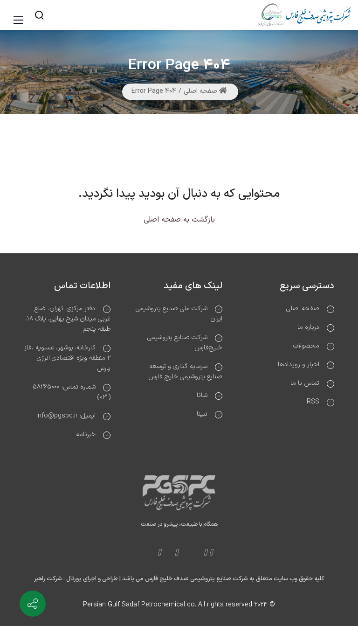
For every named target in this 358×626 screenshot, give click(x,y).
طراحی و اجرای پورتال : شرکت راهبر (76, 579)
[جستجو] (39, 15)
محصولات (306, 346)
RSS (313, 402)
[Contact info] (33, 604)
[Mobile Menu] (19, 15)
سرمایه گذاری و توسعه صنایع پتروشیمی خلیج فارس (185, 372)
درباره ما (308, 327)
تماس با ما (304, 383)
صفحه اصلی (201, 92)
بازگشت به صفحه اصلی (179, 219)
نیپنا (202, 414)
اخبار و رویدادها (298, 364)
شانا (202, 395)
